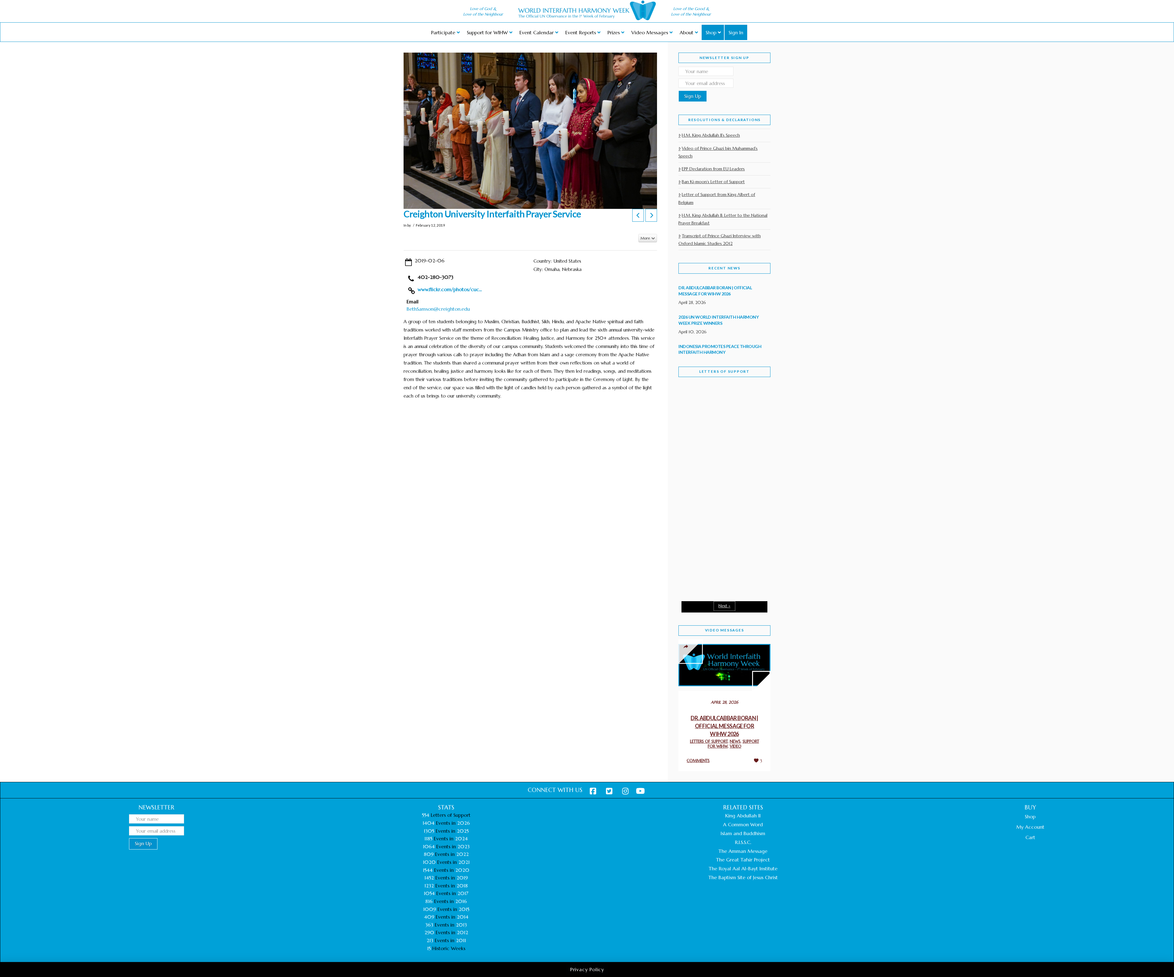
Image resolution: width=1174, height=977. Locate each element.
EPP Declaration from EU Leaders (713, 169)
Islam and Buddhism (743, 833)
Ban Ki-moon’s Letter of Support (713, 181)
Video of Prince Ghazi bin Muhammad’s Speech (718, 152)
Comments (698, 760)
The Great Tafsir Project (743, 860)
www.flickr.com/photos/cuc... (450, 289)
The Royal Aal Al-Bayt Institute (743, 868)
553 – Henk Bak (710, 544)
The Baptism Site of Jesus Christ (743, 877)
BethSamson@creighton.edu (438, 309)
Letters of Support (724, 371)
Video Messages (724, 630)
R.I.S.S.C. (743, 842)
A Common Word (743, 824)
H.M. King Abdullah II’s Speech (711, 135)
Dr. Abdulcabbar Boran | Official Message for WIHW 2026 (724, 726)
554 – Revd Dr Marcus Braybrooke (718, 479)
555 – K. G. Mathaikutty (720, 406)
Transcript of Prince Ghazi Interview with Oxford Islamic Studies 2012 (719, 239)
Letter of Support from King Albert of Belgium (716, 198)
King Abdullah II (743, 815)
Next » (724, 606)
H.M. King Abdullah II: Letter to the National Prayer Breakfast (722, 219)
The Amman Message (742, 851)
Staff (694, 436)
